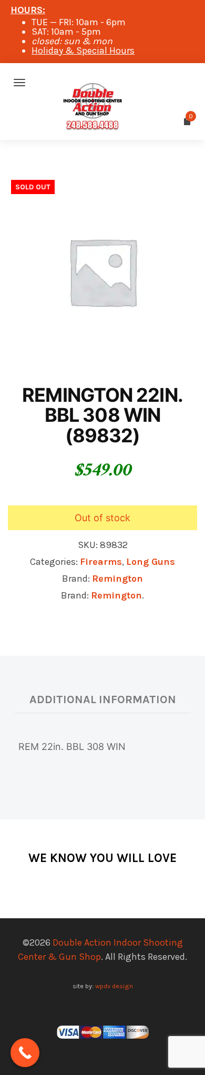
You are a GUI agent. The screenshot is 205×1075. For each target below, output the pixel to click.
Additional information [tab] (102, 699)
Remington (117, 578)
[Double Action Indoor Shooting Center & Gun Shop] (102, 82)
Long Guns (150, 561)
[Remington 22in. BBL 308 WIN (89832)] (102, 270)
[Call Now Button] (25, 1052)
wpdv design (114, 986)
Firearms (101, 561)
